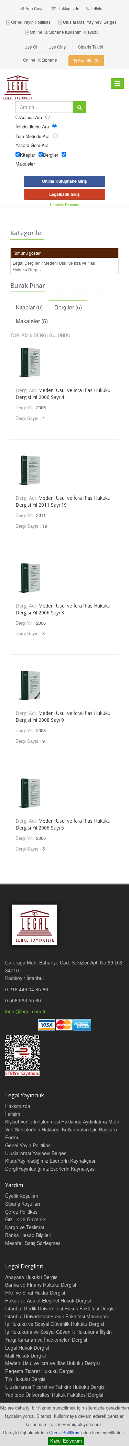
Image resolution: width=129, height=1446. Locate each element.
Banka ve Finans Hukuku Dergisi (40, 1284)
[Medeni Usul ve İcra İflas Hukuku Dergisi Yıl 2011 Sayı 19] (64, 469)
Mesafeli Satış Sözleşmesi (33, 1242)
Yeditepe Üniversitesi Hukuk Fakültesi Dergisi (54, 1394)
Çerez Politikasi (22, 1211)
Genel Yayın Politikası (31, 22)
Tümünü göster (27, 253)
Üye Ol (30, 47)
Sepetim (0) (88, 60)
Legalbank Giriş (64, 194)
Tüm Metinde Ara (32, 136)
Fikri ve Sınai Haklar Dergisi (35, 1292)
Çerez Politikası (64, 1432)
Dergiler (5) (68, 307)
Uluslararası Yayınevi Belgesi (90, 22)
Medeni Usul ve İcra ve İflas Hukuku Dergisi (52, 1363)
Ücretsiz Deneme (64, 204)
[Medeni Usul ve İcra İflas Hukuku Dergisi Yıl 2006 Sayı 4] (64, 361)
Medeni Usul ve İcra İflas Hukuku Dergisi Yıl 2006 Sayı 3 (62, 609)
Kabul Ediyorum (66, 1440)
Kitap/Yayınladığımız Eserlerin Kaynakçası (50, 1160)
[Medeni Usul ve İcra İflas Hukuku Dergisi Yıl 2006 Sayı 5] (64, 792)
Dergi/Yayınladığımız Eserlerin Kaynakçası (50, 1168)
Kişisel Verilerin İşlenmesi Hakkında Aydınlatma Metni (62, 1121)
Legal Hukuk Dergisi (27, 1347)
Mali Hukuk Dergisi (25, 1355)
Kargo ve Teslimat (24, 1227)
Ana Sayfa (35, 8)
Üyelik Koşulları (21, 1195)
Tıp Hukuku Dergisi (25, 1378)
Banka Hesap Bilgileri (28, 1235)
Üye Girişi (58, 47)
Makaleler (25, 163)
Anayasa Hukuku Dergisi (31, 1277)
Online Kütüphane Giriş (64, 181)
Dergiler (50, 154)
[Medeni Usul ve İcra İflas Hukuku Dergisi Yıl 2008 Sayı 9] (64, 684)
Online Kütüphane (40, 60)
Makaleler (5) (32, 321)
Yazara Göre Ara (32, 145)
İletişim (97, 8)
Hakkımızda (68, 8)
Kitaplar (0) (29, 307)
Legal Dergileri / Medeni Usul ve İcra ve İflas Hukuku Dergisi (54, 266)
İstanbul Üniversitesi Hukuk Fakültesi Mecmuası (57, 1316)
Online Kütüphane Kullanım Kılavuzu (64, 32)
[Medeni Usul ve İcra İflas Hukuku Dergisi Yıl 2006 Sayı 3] (64, 576)
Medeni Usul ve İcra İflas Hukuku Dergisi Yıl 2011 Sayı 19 (62, 501)
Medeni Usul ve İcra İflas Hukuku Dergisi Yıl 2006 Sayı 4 (62, 393)
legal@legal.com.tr (25, 1011)
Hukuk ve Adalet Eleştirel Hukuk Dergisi (48, 1300)
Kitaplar (27, 154)
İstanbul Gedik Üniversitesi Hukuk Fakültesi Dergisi (60, 1308)
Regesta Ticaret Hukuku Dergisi (39, 1371)
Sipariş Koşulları (22, 1203)
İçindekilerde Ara (32, 126)
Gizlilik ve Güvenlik (25, 1219)
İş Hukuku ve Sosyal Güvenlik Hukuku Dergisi (54, 1323)
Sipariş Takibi (90, 47)
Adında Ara (31, 117)
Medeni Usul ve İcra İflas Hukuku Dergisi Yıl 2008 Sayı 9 (62, 716)
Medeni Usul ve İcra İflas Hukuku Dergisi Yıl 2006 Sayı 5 (62, 824)
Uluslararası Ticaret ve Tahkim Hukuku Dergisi (55, 1386)
